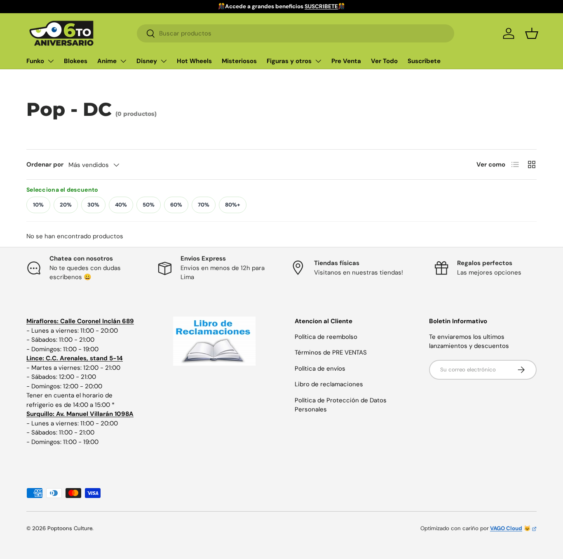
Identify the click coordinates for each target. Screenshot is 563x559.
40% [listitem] (121, 204)
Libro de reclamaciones (329, 384)
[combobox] (295, 33)
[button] (532, 33)
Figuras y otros (289, 61)
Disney (146, 61)
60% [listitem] (176, 204)
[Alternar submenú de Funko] (51, 61)
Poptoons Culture (69, 528)
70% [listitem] (203, 204)
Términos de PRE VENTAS (331, 352)
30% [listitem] (93, 204)
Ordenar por (44, 164)
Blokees (75, 61)
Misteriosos (239, 61)
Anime (107, 61)
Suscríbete (424, 61)
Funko (35, 61)
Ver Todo (384, 61)
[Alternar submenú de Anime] (123, 61)
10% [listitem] (38, 204)
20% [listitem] (66, 204)
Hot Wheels (194, 61)
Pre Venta (346, 61)
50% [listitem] (149, 204)
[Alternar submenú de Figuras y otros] (318, 61)
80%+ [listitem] (232, 204)
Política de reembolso (326, 337)
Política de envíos (320, 368)
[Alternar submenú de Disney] (164, 61)
